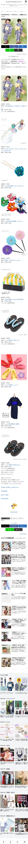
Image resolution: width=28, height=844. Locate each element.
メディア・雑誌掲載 (6, 518)
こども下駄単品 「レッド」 (12, 384)
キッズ (22, 518)
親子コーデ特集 (4, 494)
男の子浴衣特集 (4, 498)
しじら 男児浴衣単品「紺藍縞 (12, 423)
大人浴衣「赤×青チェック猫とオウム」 (10, 487)
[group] (7, 686)
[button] (18, 50)
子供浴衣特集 (4, 491)
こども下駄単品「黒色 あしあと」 (13, 464)
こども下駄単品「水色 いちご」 (12, 340)
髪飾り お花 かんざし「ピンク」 (13, 260)
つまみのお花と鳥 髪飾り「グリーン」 (14, 221)
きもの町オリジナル (15, 518)
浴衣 (3, 520)
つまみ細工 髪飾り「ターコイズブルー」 (14, 185)
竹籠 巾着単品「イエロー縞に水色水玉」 (14, 299)
